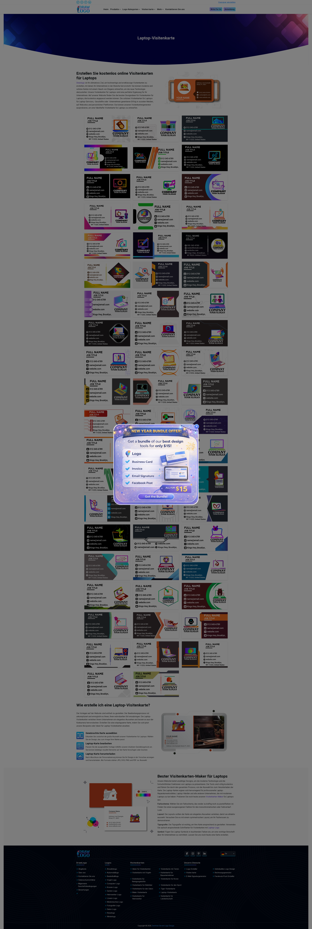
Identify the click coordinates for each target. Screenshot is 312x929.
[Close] (196, 426)
